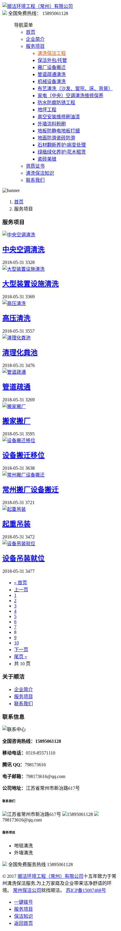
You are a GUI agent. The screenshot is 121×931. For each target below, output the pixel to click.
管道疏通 (16, 387)
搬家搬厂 (16, 421)
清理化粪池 (20, 352)
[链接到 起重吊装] (14, 509)
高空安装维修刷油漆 (59, 116)
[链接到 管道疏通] (14, 372)
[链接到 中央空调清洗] (18, 234)
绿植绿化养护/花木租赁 (62, 151)
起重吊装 (16, 524)
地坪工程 (47, 109)
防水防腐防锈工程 (56, 102)
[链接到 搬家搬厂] (14, 406)
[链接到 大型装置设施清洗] (23, 269)
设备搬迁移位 (23, 455)
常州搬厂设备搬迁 (30, 490)
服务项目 (35, 46)
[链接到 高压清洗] (14, 303)
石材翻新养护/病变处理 (62, 144)
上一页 (21, 589)
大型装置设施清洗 (30, 284)
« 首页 (20, 582)
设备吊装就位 (23, 558)
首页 (30, 32)
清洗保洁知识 (40, 173)
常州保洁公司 (27, 890)
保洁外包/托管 (52, 60)
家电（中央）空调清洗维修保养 (70, 95)
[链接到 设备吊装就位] (18, 543)
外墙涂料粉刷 (52, 123)
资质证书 (35, 166)
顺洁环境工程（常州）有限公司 (50, 876)
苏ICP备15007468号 (86, 890)
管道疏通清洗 (52, 74)
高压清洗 (16, 318)
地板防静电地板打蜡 (59, 130)
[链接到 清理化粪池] (16, 337)
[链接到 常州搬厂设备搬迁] (23, 474)
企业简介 (35, 39)
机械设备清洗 (52, 81)
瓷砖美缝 (47, 158)
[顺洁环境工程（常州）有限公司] (37, 6)
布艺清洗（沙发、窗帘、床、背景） (75, 88)
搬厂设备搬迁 (52, 67)
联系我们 (35, 180)
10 (16, 642)
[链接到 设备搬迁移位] (18, 440)
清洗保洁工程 (52, 53)
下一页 (21, 649)
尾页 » (20, 656)
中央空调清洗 (23, 249)
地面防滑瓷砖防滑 (56, 137)
